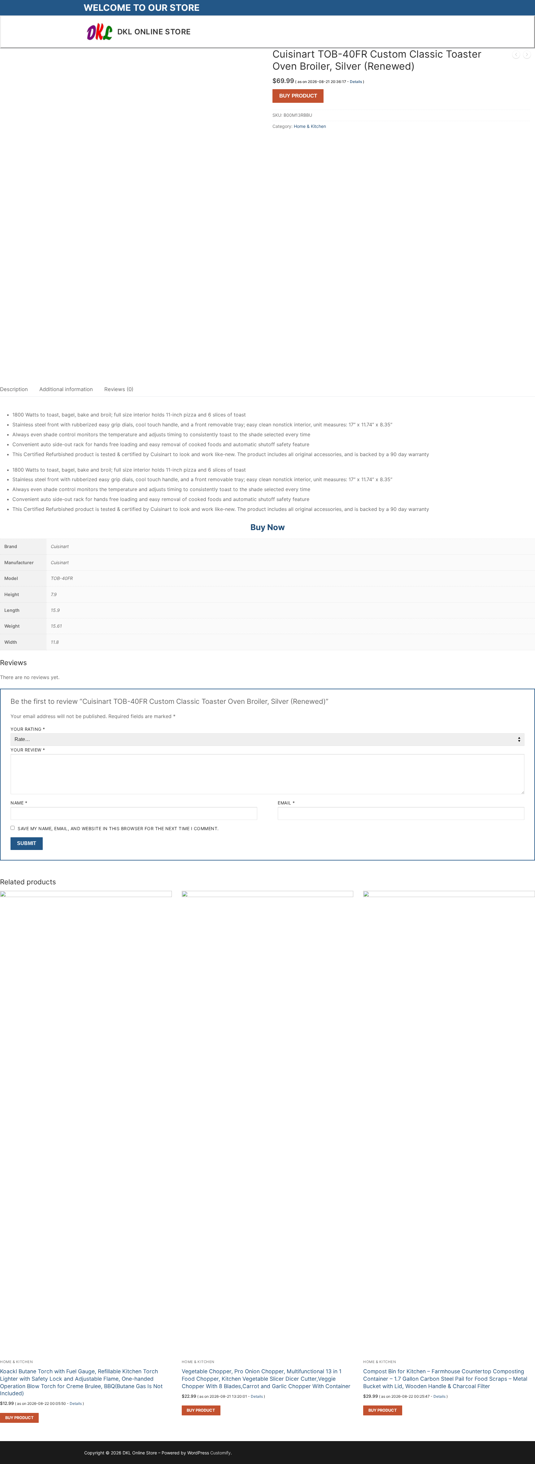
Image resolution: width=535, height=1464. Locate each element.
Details (356, 81)
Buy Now (267, 527)
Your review (28, 749)
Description (14, 389)
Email (286, 802)
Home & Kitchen (310, 126)
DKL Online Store (154, 31)
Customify (220, 1452)
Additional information (66, 389)
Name (19, 802)
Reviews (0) (118, 389)
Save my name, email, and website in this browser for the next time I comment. (118, 828)
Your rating (28, 729)
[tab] (14, 390)
